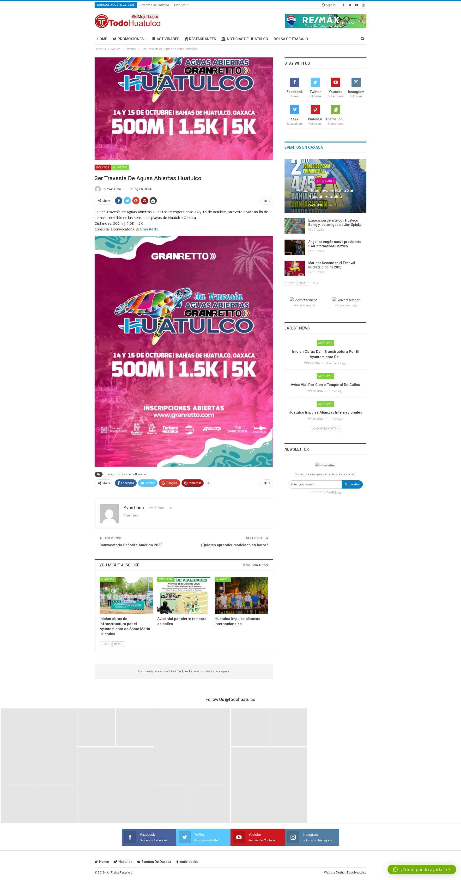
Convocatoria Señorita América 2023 (131, 545)
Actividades (168, 39)
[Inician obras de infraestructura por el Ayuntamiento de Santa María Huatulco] (126, 595)
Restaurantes (202, 39)
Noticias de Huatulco (247, 39)
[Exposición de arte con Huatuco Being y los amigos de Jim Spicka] (295, 226)
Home (102, 39)
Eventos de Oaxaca (154, 5)
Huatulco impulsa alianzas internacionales (325, 412)
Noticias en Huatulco (134, 474)
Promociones (131, 39)
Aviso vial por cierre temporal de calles (325, 385)
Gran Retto (149, 229)
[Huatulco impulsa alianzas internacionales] (241, 595)
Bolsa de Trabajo (291, 39)
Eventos (102, 167)
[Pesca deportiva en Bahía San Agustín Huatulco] (325, 186)
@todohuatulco (240, 699)
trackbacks (185, 671)
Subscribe (352, 484)
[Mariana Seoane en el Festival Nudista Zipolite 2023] (295, 268)
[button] (422, 869)
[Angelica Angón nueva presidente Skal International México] (295, 247)
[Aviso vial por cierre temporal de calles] (184, 595)
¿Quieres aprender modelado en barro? (234, 545)
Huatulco (179, 5)
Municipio (120, 167)
